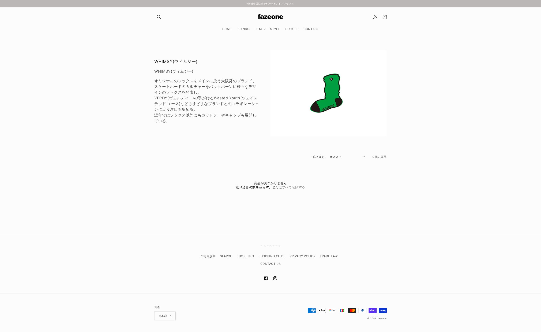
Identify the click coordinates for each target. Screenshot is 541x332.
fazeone (382, 318)
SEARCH (226, 256)
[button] (159, 17)
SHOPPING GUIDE (271, 256)
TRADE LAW (328, 256)
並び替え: (318, 156)
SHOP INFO (245, 256)
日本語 (163, 315)
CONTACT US (270, 263)
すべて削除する (293, 187)
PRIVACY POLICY (302, 256)
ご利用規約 (208, 256)
